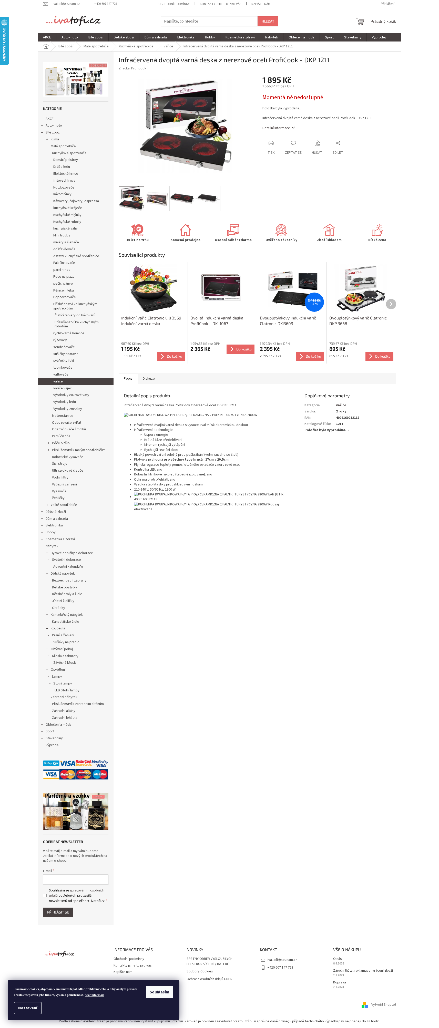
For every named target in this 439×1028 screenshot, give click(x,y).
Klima (55, 139)
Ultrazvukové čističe (67, 470)
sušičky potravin (65, 354)
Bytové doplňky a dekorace (72, 553)
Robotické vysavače (67, 457)
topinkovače (63, 367)
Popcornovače (64, 297)
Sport (50, 731)
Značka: (132, 68)
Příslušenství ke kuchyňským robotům (77, 324)
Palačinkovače (64, 262)
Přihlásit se (58, 912)
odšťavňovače (64, 249)
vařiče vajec (62, 388)
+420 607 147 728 (280, 967)
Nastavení (27, 1008)
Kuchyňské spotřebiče (69, 153)
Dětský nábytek (63, 573)
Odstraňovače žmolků (69, 429)
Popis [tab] (128, 378)
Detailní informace (276, 128)
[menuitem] (47, 37)
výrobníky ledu (64, 401)
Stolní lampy (62, 683)
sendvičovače (64, 347)
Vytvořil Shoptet (383, 1004)
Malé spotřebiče (63, 146)
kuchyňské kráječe (67, 208)
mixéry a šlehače (66, 242)
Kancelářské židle (65, 621)
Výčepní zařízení (64, 484)
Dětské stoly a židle (67, 594)
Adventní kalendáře (68, 566)
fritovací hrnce (64, 180)
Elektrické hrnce (65, 173)
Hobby (51, 532)
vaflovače (60, 374)
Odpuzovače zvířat (66, 422)
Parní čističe (61, 436)
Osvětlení (58, 669)
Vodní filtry (60, 477)
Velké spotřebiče (64, 504)
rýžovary (60, 340)
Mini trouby (61, 235)
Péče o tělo (61, 443)
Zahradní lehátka (64, 717)
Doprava (339, 982)
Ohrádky (58, 607)
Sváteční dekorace (66, 559)
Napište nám (260, 4)
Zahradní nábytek (64, 697)
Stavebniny (54, 738)
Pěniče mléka (63, 290)
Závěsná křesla (65, 662)
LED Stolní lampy (67, 690)
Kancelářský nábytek (67, 614)
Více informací (94, 995)
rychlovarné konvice (68, 333)
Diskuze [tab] (149, 378)
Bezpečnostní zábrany (69, 580)
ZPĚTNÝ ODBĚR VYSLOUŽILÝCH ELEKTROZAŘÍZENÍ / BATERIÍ (209, 961)
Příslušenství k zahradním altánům (78, 704)
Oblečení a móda (59, 724)
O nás (337, 959)
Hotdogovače (63, 187)
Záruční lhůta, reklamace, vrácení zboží (363, 970)
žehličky (58, 498)
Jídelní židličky (63, 601)
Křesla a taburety (65, 656)
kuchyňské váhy (65, 228)
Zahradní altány (63, 710)
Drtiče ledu (61, 166)
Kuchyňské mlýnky (67, 214)
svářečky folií (63, 360)
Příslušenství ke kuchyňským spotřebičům (75, 306)
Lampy (57, 676)
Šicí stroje (59, 463)
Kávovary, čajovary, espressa (76, 201)
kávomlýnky (62, 194)
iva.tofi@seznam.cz (282, 959)
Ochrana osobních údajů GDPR (209, 979)
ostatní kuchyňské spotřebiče (76, 256)
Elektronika (54, 525)
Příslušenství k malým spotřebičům (79, 450)
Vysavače (59, 491)
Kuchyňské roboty (67, 221)
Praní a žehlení (63, 635)
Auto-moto (54, 125)
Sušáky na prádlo (66, 642)
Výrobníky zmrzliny (67, 408)
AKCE (50, 118)
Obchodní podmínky (174, 4)
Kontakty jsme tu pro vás (220, 4)
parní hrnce (61, 269)
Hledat (268, 21)
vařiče (58, 381)
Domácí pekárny (65, 159)
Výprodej (52, 745)
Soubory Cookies (200, 971)
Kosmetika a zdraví (60, 539)
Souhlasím (159, 992)
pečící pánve (63, 283)
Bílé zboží (53, 132)
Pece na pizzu (64, 276)
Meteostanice (62, 415)
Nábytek (52, 546)
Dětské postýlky (64, 587)
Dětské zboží (56, 511)
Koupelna (58, 628)
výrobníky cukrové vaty (71, 395)
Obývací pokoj (62, 649)
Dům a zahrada (57, 518)
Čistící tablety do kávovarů (75, 315)
